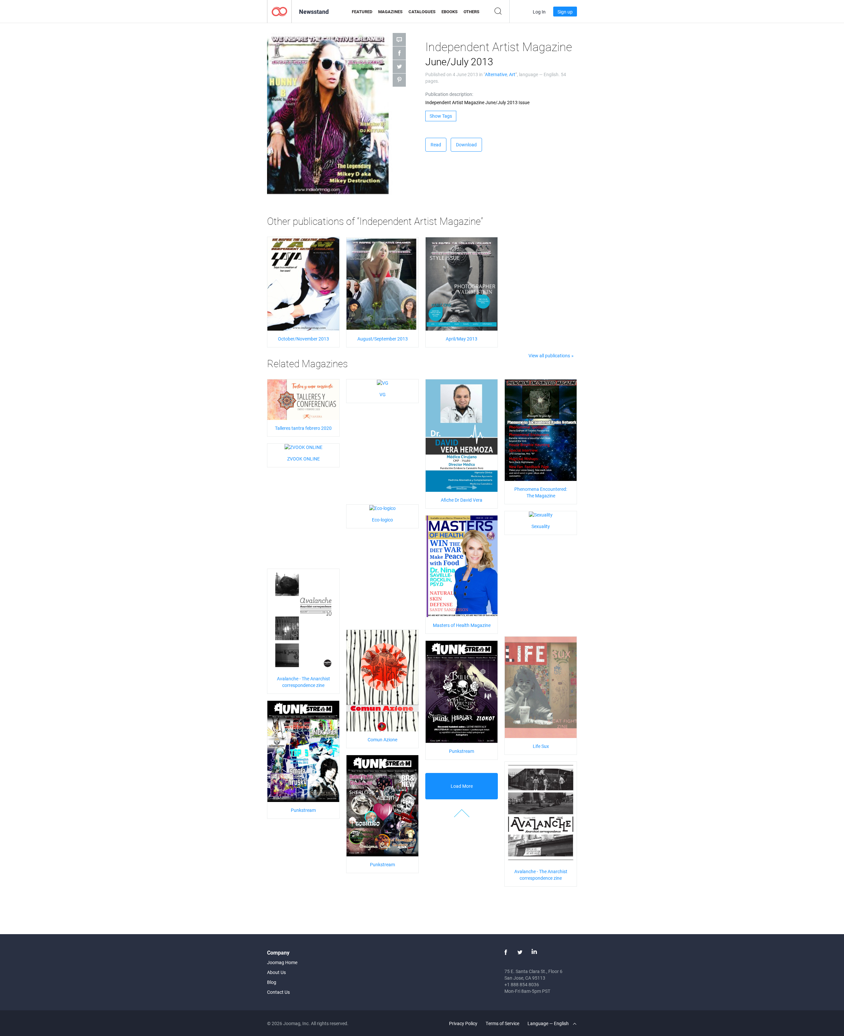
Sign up (565, 12)
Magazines (390, 12)
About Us (276, 972)
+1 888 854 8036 (521, 984)
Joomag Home (282, 962)
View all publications (549, 355)
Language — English (549, 1023)
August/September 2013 (382, 339)
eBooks (449, 12)
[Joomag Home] (279, 11)
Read (436, 144)
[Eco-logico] (382, 508)
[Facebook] (505, 952)
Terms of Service (502, 1023)
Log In (539, 12)
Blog (271, 982)
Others (471, 12)
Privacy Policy (463, 1023)
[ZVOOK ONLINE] (303, 447)
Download (466, 144)
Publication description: (449, 94)
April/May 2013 (461, 339)
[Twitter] (520, 952)
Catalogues (422, 12)
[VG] (382, 382)
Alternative (496, 74)
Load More (462, 786)
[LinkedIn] (534, 952)
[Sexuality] (541, 514)
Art (512, 74)
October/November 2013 (303, 339)
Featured (362, 12)
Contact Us (278, 992)
